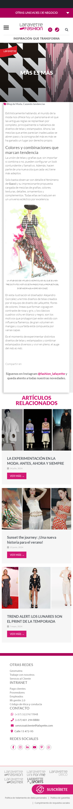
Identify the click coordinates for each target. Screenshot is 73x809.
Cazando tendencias (34, 103)
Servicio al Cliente (20, 678)
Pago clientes (18, 688)
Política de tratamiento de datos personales (26, 798)
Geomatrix (16, 671)
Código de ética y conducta (26, 704)
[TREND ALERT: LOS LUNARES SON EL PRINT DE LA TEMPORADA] (36, 587)
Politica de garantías (60, 798)
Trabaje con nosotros (22, 674)
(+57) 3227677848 (26, 714)
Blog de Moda (14, 103)
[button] (66, 29)
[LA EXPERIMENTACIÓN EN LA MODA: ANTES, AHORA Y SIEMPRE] (36, 429)
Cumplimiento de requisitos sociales (52, 803)
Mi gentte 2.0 (17, 700)
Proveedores (17, 692)
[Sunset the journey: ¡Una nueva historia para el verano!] (36, 508)
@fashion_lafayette (51, 374)
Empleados (16, 696)
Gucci (12, 183)
